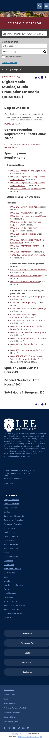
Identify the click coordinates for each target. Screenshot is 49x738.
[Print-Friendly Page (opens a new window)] (42, 77)
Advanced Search (9, 62)
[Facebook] (4, 728)
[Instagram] (9, 728)
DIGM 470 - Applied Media (21, 344)
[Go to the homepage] (4, 6)
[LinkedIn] (23, 728)
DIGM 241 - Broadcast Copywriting (25, 275)
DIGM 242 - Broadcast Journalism (25, 281)
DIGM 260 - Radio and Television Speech (28, 332)
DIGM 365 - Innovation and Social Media (28, 216)
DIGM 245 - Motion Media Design (25, 207)
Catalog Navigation (13, 69)
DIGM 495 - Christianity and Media (25, 188)
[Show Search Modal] (39, 6)
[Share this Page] (39, 77)
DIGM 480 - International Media (24, 350)
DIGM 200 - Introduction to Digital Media (28, 170)
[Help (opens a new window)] (45, 77)
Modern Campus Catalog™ (30, 736)
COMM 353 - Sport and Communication (27, 320)
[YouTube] (13, 728)
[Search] (44, 51)
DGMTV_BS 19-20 (12, 123)
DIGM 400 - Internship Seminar (24, 245)
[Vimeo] (28, 728)
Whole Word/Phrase (14, 57)
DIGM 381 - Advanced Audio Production (28, 338)
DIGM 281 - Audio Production (23, 234)
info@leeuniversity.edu (13, 478)
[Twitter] (19, 728)
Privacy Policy (9, 483)
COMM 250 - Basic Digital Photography (27, 296)
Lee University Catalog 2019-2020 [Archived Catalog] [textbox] (25, 34)
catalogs (15, 733)
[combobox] (24, 33)
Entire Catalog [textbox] (9, 46)
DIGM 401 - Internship (20, 251)
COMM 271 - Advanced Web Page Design (28, 308)
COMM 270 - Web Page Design (23, 302)
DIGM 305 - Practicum (20, 213)
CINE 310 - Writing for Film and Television (28, 269)
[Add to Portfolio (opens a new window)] (36, 77)
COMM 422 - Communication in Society (27, 255)
